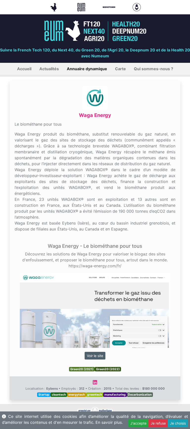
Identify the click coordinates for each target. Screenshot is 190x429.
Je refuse (158, 423)
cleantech (59, 394)
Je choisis (178, 423)
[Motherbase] (136, 6)
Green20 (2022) (108, 369)
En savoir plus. (109, 422)
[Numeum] (82, 6)
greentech (94, 394)
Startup (43, 394)
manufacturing (115, 394)
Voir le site (95, 356)
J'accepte (138, 423)
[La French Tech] (54, 6)
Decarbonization (140, 394)
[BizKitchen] (109, 6)
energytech (76, 394)
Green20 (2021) (82, 369)
